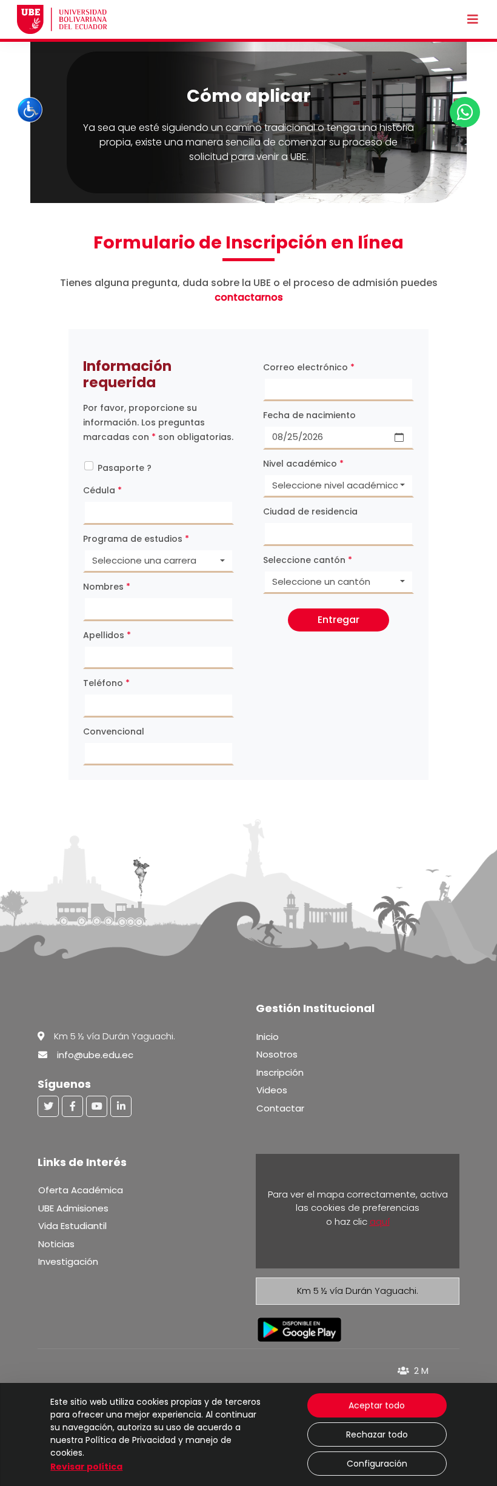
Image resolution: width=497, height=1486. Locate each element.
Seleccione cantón (307, 560)
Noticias (56, 1244)
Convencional (113, 731)
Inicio (267, 1036)
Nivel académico (303, 464)
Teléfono (106, 683)
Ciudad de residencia (310, 511)
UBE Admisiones (73, 1208)
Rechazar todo (377, 1434)
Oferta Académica (80, 1190)
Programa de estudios (136, 539)
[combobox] (158, 560)
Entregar (338, 620)
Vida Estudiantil (72, 1225)
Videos (271, 1090)
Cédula (102, 490)
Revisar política (86, 1467)
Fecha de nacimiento (309, 415)
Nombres (106, 587)
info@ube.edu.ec (95, 1054)
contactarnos (249, 297)
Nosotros (277, 1054)
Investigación (68, 1261)
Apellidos (107, 635)
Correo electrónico (309, 367)
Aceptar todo (377, 1405)
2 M (420, 1370)
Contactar (280, 1108)
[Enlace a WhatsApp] (465, 112)
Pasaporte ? (125, 468)
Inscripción (280, 1072)
